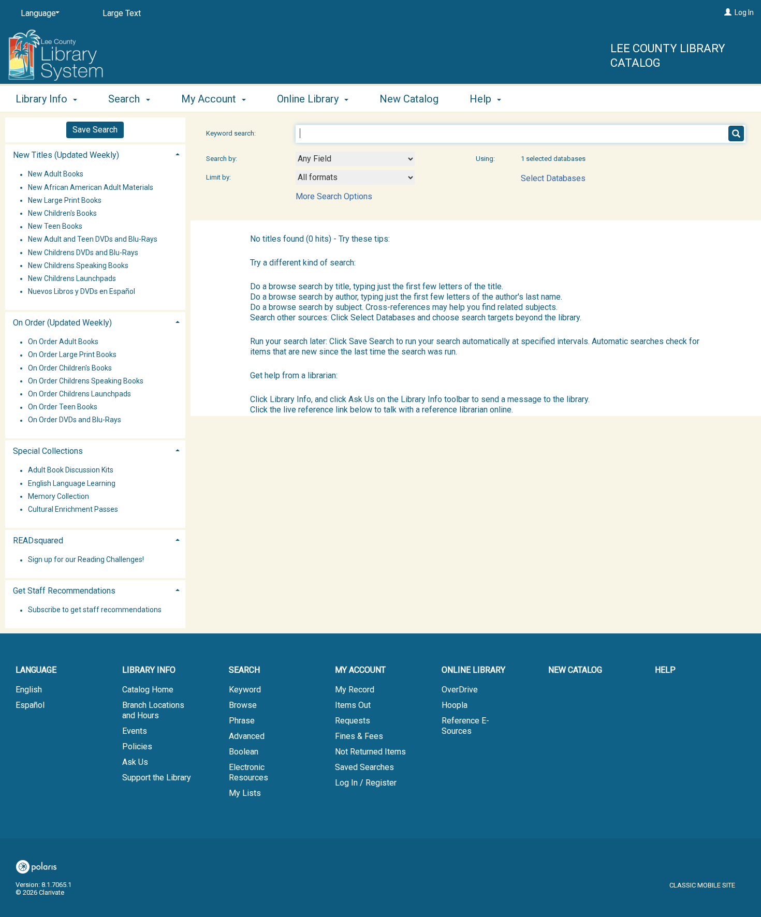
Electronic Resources (248, 772)
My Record (354, 689)
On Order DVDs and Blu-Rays (74, 420)
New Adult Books (55, 174)
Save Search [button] (95, 130)
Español (30, 705)
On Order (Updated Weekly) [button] (62, 323)
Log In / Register (366, 783)
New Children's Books (62, 213)
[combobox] (355, 159)
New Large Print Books (64, 200)
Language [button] (36, 670)
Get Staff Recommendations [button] (64, 591)
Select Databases (553, 178)
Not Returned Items (370, 752)
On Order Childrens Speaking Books (85, 381)
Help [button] (482, 99)
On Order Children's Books (70, 368)
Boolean (243, 752)
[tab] (95, 154)
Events (134, 731)
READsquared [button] (38, 540)
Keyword (245, 689)
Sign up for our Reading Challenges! (86, 560)
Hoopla (454, 705)
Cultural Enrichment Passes (73, 509)
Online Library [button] (309, 99)
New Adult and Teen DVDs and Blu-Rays (92, 239)
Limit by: (219, 177)
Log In (744, 12)
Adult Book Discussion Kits (70, 470)
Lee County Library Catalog (667, 55)
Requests (352, 721)
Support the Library (156, 777)
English (29, 689)
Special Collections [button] (48, 451)
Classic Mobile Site (702, 885)
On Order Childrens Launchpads (79, 394)
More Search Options (334, 196)
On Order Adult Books (63, 342)
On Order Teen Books (62, 407)
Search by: (222, 158)
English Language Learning (71, 483)
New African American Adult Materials (90, 187)
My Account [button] (210, 99)
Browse (243, 705)
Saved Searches (364, 767)
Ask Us (135, 762)
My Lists (245, 793)
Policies (137, 746)
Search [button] (125, 99)
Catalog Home (147, 689)
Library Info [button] (43, 99)
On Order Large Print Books (72, 355)
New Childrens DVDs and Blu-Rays (83, 252)
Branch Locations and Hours (153, 710)
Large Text (122, 13)
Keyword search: (231, 133)
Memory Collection (58, 496)
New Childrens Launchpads (72, 278)
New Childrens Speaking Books (78, 265)
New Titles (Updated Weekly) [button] (66, 155)
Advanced (247, 736)
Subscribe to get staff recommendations (95, 610)
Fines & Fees (359, 736)
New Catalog (408, 99)
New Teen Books (55, 227)
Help (665, 670)
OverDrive (460, 689)
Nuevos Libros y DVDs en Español (81, 291)
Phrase (242, 721)
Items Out (353, 705)
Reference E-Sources (465, 726)
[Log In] (727, 12)
